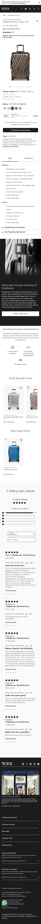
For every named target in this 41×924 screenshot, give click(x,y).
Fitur (10, 158)
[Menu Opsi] (35, 729)
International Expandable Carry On (13, 418)
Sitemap (4, 918)
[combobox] (22, 534)
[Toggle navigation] (38, 9)
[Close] (39, 2)
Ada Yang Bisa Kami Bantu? (14, 232)
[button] (19, 513)
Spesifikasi (29, 158)
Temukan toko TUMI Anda (11, 806)
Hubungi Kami (6, 845)
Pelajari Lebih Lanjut (20, 314)
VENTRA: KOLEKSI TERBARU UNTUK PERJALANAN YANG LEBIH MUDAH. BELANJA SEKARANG (18, 2)
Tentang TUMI (7, 838)
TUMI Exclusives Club (9, 817)
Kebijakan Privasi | (31, 916)
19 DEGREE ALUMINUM (10, 415)
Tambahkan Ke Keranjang (20, 130)
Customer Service (8, 824)
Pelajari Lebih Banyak (10, 146)
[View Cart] (34, 9)
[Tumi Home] (5, 9)
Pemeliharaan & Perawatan (14, 227)
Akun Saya (5, 831)
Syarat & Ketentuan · (19, 916)
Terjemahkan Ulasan (10, 590)
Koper (4, 15)
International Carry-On (10, 469)
